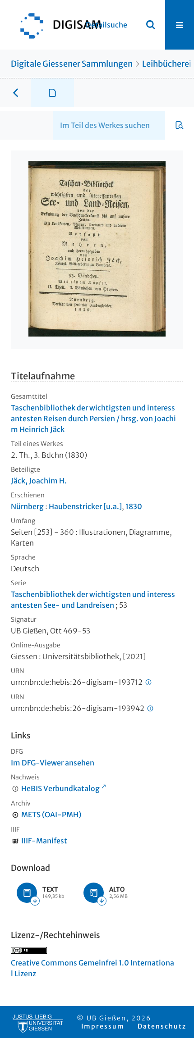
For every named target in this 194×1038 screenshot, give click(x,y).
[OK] (150, 25)
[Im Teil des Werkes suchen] (179, 125)
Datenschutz (162, 1026)
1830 (133, 506)
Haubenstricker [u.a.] (85, 506)
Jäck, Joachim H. (39, 480)
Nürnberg (27, 506)
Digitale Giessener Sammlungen (72, 64)
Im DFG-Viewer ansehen (52, 762)
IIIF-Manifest (44, 840)
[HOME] (56, 25)
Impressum (103, 1026)
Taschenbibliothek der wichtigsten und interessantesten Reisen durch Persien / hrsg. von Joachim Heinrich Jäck (93, 418)
